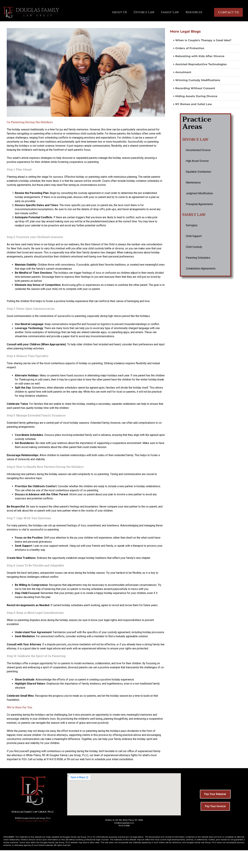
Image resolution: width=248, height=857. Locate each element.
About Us (119, 12)
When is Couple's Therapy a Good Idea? (203, 40)
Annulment (183, 72)
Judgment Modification (199, 193)
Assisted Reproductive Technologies (201, 64)
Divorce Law (144, 12)
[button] (205, 40)
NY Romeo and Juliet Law (193, 104)
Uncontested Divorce (198, 150)
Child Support (194, 236)
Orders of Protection (189, 48)
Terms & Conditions (26, 821)
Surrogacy (192, 225)
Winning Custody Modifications (197, 80)
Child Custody (194, 247)
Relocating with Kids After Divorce (199, 56)
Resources (194, 12)
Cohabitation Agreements (201, 268)
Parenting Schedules (198, 257)
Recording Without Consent (195, 88)
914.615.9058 (55, 759)
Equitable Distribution (198, 171)
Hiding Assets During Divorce (196, 96)
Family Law (170, 12)
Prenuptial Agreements (199, 204)
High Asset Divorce (197, 161)
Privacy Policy (42, 821)
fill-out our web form (79, 759)
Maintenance (193, 182)
